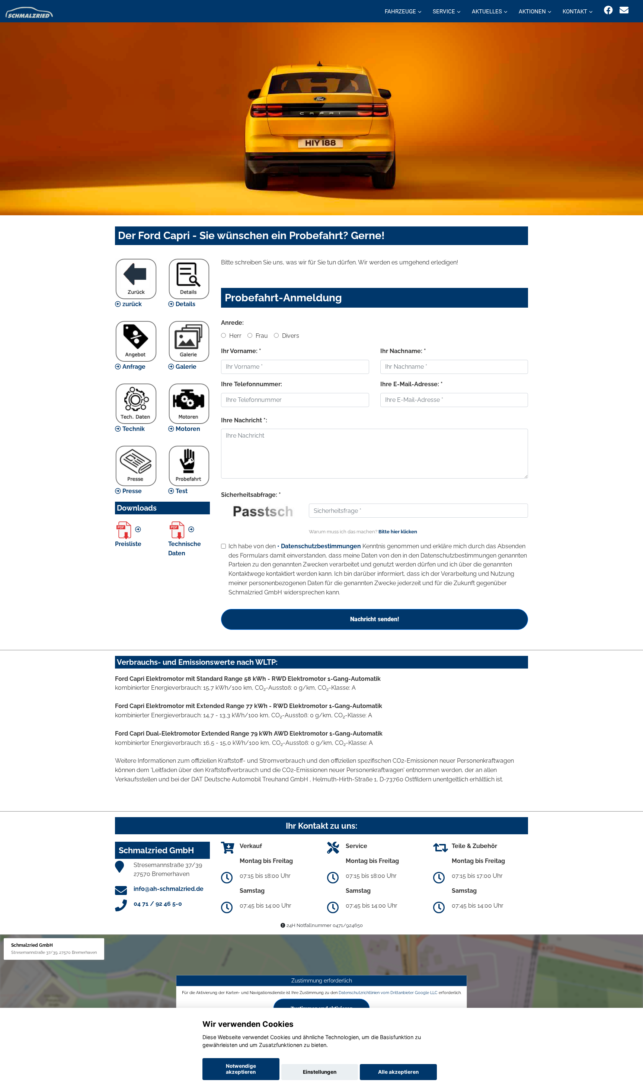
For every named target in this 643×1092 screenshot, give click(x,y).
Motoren (187, 428)
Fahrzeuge (400, 11)
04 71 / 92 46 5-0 (158, 903)
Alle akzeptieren (398, 1072)
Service (444, 11)
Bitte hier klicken (397, 531)
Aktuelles (487, 11)
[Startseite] (29, 12)
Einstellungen (319, 1072)
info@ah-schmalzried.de (169, 888)
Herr (234, 335)
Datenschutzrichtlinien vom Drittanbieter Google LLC (388, 992)
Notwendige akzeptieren (241, 1069)
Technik (133, 428)
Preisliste (128, 543)
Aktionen (532, 11)
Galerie (185, 366)
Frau (261, 335)
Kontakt (575, 11)
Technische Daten (184, 548)
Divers (290, 335)
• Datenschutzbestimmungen (319, 546)
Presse (131, 491)
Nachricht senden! (374, 619)
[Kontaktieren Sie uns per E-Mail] (624, 10)
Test (181, 491)
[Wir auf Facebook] (608, 10)
